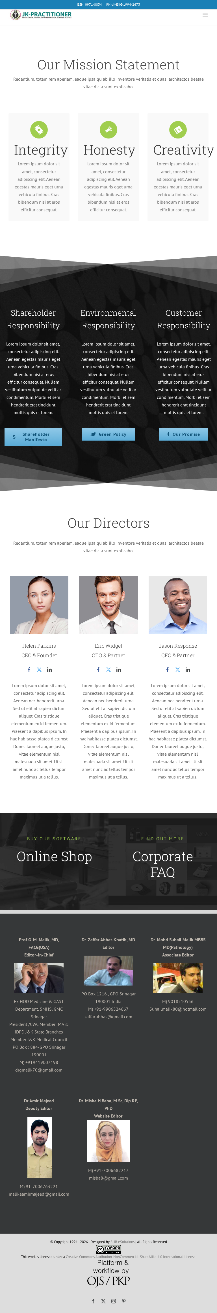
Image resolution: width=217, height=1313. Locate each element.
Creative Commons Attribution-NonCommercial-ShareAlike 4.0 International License (131, 1256)
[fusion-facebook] (29, 669)
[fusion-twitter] (39, 669)
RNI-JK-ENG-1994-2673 (123, 4)
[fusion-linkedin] (49, 669)
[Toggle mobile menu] (206, 15)
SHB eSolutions (122, 1241)
